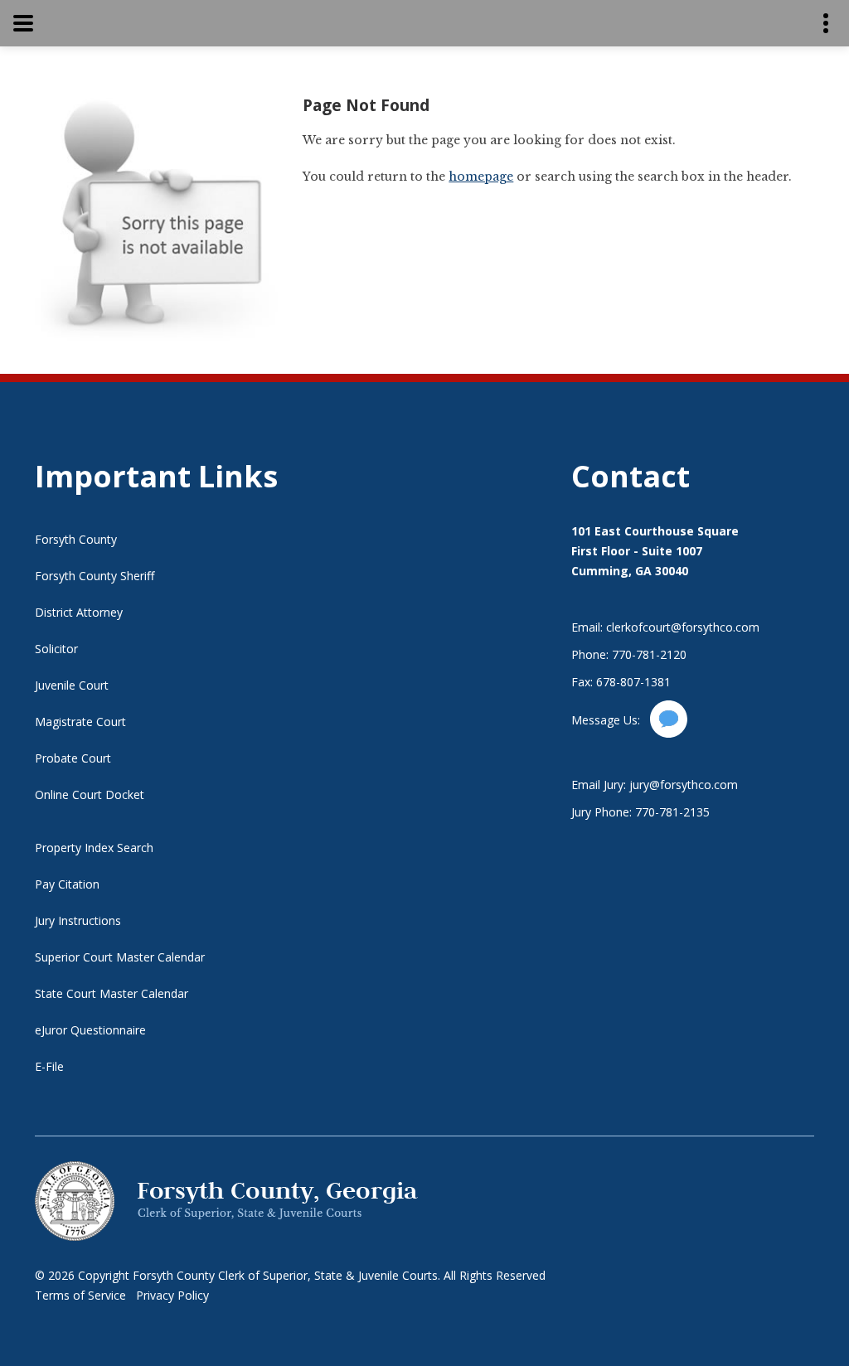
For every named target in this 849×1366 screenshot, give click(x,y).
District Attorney (79, 612)
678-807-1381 (633, 682)
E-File (49, 1066)
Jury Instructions (78, 920)
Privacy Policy (172, 1295)
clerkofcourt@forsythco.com (682, 627)
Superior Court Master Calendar (120, 957)
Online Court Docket (89, 794)
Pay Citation (67, 884)
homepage (481, 176)
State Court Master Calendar (111, 993)
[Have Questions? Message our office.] (668, 733)
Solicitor (56, 648)
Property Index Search (94, 847)
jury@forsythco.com (683, 784)
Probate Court (73, 758)
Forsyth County (76, 539)
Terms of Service (80, 1295)
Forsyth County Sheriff (94, 576)
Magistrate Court (80, 721)
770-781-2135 (672, 812)
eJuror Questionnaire (90, 1030)
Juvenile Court (72, 685)
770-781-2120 (649, 654)
